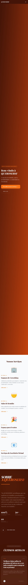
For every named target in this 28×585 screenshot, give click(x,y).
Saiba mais (3, 387)
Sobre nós (5, 191)
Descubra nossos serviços (10, 186)
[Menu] (25, 2)
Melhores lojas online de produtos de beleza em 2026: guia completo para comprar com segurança (13, 564)
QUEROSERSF (5, 2)
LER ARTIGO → (22, 581)
